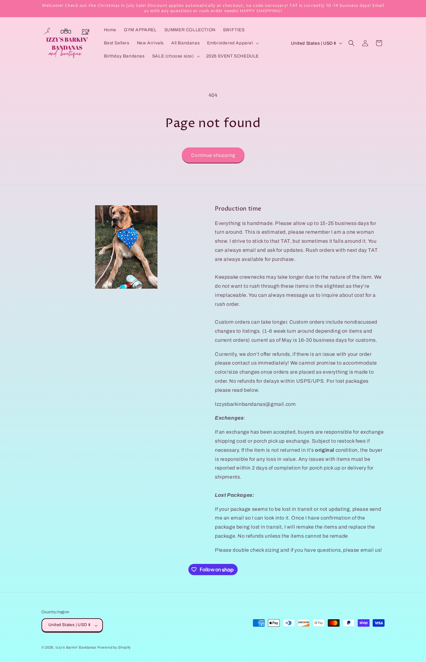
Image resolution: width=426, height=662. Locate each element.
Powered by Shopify (114, 648)
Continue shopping (213, 155)
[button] (232, 43)
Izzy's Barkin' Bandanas (76, 648)
